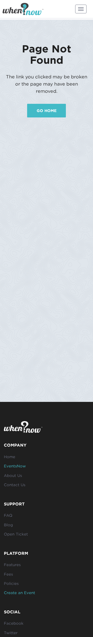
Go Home (47, 110)
